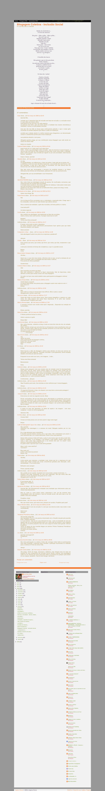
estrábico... (20, 623)
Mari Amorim (21, 334)
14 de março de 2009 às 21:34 (42, 549)
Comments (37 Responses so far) (25, 107)
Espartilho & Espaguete (74, 763)
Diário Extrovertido (73, 640)
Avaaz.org (70, 768)
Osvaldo (20, 159)
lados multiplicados (73, 693)
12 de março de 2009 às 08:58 (43, 540)
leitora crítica (71, 594)
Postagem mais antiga (64, 562)
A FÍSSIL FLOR (71, 700)
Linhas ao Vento (72, 601)
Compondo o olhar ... (24, 232)
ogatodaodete (71, 597)
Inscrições (70, 685)
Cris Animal (21, 322)
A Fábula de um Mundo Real (75, 633)
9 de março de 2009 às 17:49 (41, 302)
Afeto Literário (72, 608)
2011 (18, 584)
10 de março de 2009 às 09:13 (41, 486)
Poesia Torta (71, 662)
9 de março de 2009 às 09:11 (42, 191)
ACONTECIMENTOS (73, 581)
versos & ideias (72, 704)
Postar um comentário (24, 560)
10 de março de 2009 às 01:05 (38, 470)
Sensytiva (70, 773)
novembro (20, 591)
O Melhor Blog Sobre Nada (74, 737)
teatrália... (20, 608)
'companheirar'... (22, 630)
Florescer (70, 697)
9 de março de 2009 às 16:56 (37, 288)
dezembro (20, 589)
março (20, 606)
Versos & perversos (73, 681)
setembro (20, 595)
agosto (20, 597)
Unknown (20, 367)
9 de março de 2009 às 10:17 (37, 222)
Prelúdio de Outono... (23, 624)
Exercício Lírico (72, 757)
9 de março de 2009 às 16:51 (40, 279)
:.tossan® (20, 393)
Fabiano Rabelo (22, 146)
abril (19, 604)
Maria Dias (21, 312)
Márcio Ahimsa (22, 302)
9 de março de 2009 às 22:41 (38, 393)
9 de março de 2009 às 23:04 (37, 415)
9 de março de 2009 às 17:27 (38, 295)
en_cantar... (21, 633)
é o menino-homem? (73, 673)
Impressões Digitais (73, 708)
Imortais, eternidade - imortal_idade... (27, 614)
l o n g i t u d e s (72, 761)
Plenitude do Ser (22, 191)
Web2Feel (69, 790)
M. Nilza (20, 415)
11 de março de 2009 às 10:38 (35, 532)
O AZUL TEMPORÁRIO (73, 637)
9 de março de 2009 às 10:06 (36, 212)
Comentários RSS (33, 21)
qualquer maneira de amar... (25, 631)
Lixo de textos (71, 723)
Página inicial (43, 562)
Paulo (19, 455)
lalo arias (70, 651)
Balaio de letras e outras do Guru (76, 670)
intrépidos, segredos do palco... (26, 619)
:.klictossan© (71, 578)
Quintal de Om (22, 486)
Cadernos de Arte (72, 741)
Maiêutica (70, 715)
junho (19, 601)
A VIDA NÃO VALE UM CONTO (75, 648)
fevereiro (20, 637)
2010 (18, 586)
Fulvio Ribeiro (22, 479)
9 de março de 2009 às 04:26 (37, 159)
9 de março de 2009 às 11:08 (44, 232)
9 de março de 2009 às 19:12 (39, 334)
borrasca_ (70, 612)
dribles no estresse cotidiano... (25, 613)
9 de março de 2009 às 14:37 (45, 253)
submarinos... (21, 635)
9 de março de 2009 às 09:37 (40, 195)
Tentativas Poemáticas (24, 514)
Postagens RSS (23, 21)
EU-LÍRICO (70, 590)
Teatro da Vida (71, 666)
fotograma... (21, 609)
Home (16, 21)
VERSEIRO (70, 616)
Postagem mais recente (22, 562)
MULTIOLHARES (72, 781)
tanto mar (70, 574)
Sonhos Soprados (72, 734)
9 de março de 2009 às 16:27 (42, 265)
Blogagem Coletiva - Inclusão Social (40, 24)
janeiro (20, 639)
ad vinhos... (20, 616)
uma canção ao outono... (24, 621)
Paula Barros (21, 195)
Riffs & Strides (72, 659)
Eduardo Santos (22, 549)
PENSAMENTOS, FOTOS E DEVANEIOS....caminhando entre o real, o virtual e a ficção (76, 625)
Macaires (70, 750)
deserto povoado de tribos (74, 730)
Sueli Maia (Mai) (28, 574)
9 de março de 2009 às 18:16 (38, 312)
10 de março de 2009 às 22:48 (41, 504)
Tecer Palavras (72, 644)
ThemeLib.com (77, 790)
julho (19, 599)
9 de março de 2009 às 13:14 (37, 240)
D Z (19, 346)
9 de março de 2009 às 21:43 (37, 388)
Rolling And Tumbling (73, 726)
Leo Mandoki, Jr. (72, 776)
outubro (20, 593)
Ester (19, 115)
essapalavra (71, 677)
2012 (18, 582)
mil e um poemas (72, 605)
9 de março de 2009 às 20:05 (38, 367)
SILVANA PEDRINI (23, 180)
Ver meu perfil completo (28, 578)
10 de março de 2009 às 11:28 (38, 500)
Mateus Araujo (22, 279)
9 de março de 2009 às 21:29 (37, 381)
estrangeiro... (21, 611)
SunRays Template (86, 790)
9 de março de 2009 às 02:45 (35, 115)
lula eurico (21, 295)
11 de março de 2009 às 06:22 (46, 514)
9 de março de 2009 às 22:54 (37, 406)
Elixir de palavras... (22, 626)
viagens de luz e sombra (74, 719)
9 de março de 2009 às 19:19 (34, 346)
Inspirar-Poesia (19, 790)
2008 (18, 641)
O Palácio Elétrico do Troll (74, 712)
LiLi (19, 532)
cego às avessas (72, 778)
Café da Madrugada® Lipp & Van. (27, 424)
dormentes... (21, 618)
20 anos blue (71, 771)
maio (19, 602)
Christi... (20, 240)
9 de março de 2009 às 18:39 (39, 322)
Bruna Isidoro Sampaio (24, 253)
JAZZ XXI (70, 753)
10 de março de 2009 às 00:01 (36, 455)
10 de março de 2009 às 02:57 (41, 479)
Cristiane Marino (22, 265)
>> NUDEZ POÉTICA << (74, 619)
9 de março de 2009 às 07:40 (43, 180)
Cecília (20, 212)
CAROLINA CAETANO (73, 655)
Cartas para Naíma (73, 766)
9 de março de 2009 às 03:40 (41, 146)
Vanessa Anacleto (23, 540)
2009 (18, 588)
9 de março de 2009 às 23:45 (52, 424)
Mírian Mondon (22, 504)
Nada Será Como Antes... (74, 629)
